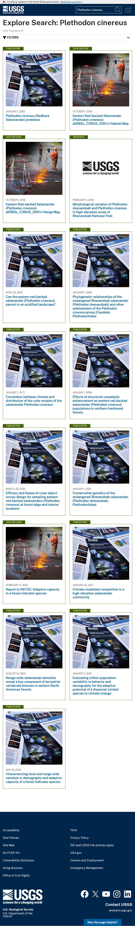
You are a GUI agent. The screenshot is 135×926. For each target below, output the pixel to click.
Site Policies (11, 837)
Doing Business (13, 868)
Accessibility (11, 830)
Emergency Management (86, 868)
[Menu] (128, 10)
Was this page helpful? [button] (102, 922)
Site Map (9, 845)
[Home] (13, 13)
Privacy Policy (79, 837)
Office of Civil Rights (16, 875)
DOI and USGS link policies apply (92, 845)
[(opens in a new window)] (84, 893)
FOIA (73, 830)
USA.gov (76, 852)
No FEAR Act (11, 852)
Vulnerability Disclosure (18, 860)
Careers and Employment (87, 860)
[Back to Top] (122, 913)
